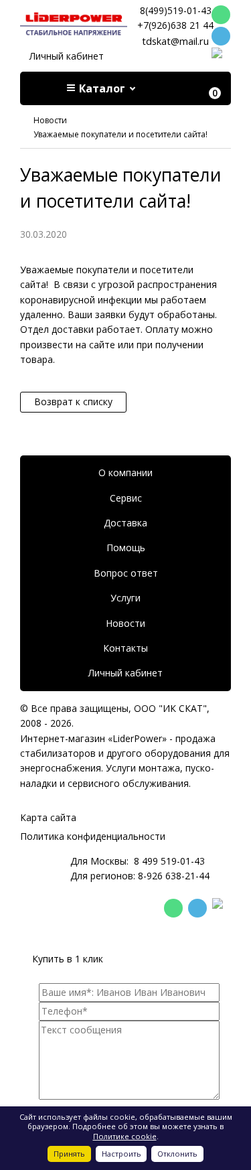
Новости (125, 623)
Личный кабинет (66, 56)
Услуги (125, 597)
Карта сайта (48, 817)
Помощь (125, 547)
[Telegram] (221, 36)
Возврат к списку (73, 401)
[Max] (221, 57)
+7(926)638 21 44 (175, 25)
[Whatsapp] (221, 14)
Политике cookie (125, 1136)
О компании (125, 472)
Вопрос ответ (126, 573)
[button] (102, 88)
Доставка (125, 522)
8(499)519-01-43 (176, 10)
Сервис (126, 498)
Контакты (125, 648)
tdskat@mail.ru (175, 41)
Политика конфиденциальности (92, 836)
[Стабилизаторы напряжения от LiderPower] (73, 24)
